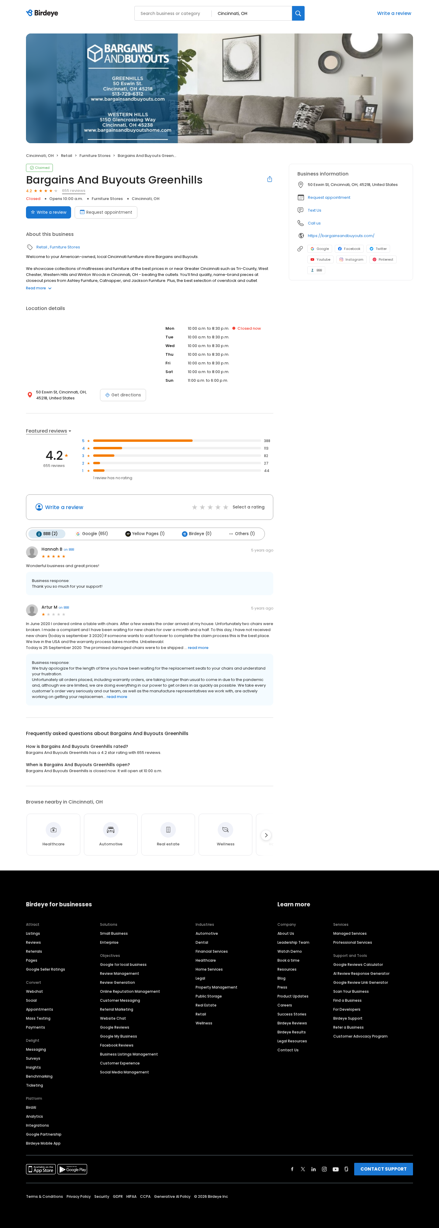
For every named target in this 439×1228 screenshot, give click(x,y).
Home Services (209, 969)
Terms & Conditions (44, 1196)
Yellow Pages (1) (148, 534)
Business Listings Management (129, 1054)
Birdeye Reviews (292, 1023)
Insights (33, 1067)
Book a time (288, 960)
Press (282, 987)
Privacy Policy (79, 1196)
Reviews (33, 942)
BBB (319, 270)
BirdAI (31, 1107)
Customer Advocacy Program (360, 1036)
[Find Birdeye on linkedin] (313, 1169)
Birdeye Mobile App (43, 1143)
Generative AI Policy (172, 1196)
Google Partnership (44, 1134)
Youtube (323, 259)
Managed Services (350, 933)
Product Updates (292, 996)
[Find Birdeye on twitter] (303, 1169)
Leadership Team (293, 942)
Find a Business (347, 1000)
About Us (285, 933)
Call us (314, 223)
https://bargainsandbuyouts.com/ (341, 236)
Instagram (354, 259)
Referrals (34, 951)
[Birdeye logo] (43, 13)
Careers (284, 1005)
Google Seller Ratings (45, 969)
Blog (281, 978)
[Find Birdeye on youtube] (336, 1169)
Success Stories (291, 1014)
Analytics (34, 1116)
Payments (35, 1027)
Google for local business (123, 964)
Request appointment (109, 212)
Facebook (352, 248)
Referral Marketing (116, 1009)
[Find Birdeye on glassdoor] (346, 1169)
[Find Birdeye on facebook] (292, 1169)
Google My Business (118, 1036)
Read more (36, 288)
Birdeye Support (348, 1018)
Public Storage (209, 996)
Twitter (381, 248)
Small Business (114, 933)
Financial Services (212, 951)
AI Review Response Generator (361, 973)
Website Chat (113, 1018)
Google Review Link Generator (360, 982)
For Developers (346, 1009)
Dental (202, 942)
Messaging (36, 1049)
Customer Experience (120, 1063)
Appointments (39, 1009)
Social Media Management (124, 1072)
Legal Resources (292, 1041)
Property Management (216, 987)
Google (323, 248)
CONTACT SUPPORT (383, 1169)
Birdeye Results (291, 1032)
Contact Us (288, 1050)
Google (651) (95, 534)
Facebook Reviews (116, 1045)
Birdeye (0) (200, 534)
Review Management (119, 973)
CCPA (145, 1196)
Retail (66, 155)
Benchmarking (39, 1076)
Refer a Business (348, 1027)
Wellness (204, 1023)
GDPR (118, 1196)
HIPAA (131, 1196)
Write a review (394, 13)
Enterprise (109, 942)
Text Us (314, 210)
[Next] (266, 835)
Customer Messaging (120, 1000)
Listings (33, 933)
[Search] (298, 13)
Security (101, 1196)
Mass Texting (38, 1018)
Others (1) (245, 534)
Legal (200, 978)
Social (31, 1000)
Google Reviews (114, 1027)
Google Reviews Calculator (358, 964)
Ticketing (34, 1085)
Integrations (37, 1125)
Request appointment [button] (329, 197)
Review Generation (117, 982)
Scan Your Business (351, 991)
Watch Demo (289, 951)
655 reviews (73, 190)
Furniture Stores (94, 155)
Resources (287, 969)
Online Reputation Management (130, 991)
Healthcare (206, 960)
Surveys (33, 1058)
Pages (31, 960)
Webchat (34, 991)
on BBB (69, 549)
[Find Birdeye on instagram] (324, 1169)
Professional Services (352, 942)
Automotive (207, 933)
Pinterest (386, 259)
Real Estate (206, 1005)
